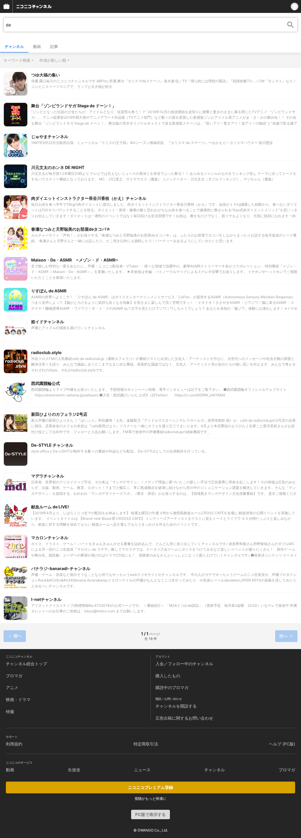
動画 (37, 46)
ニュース (142, 769)
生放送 (74, 769)
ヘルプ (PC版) (282, 743)
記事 (54, 46)
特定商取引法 (145, 743)
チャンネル (14, 46)
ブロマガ (14, 675)
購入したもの (167, 675)
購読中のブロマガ (171, 687)
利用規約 (14, 743)
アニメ (12, 687)
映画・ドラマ (18, 699)
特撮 (10, 711)
